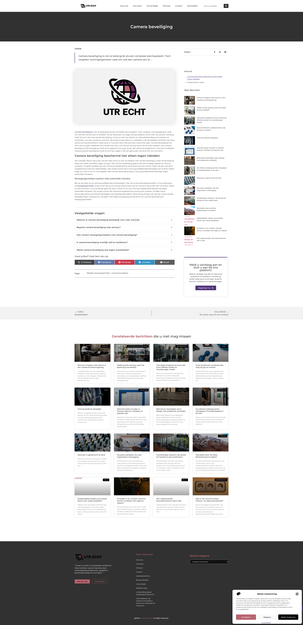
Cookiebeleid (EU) (143, 576)
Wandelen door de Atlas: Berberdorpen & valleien (207, 456)
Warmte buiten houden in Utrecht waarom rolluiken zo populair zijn (130, 411)
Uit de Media (141, 584)
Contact (178, 6)
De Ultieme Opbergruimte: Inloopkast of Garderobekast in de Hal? (209, 411)
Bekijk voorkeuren (288, 617)
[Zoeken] (226, 6)
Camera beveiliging (83, 132)
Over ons (124, 6)
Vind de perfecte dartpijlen (207, 138)
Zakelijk (78, 49)
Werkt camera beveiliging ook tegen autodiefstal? (125, 250)
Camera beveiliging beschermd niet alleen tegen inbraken (204, 77)
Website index (141, 588)
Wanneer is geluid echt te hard (209, 178)
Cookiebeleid (266, 622)
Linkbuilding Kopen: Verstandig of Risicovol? (145, 593)
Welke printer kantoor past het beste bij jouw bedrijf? (130, 366)
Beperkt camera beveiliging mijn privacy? (125, 227)
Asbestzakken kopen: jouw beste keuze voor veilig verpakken (92, 500)
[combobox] (213, 6)
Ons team (137, 6)
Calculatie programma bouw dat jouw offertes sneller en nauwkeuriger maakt (212, 120)
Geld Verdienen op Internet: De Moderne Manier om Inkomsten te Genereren (145, 602)
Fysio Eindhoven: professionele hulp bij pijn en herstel (209, 366)
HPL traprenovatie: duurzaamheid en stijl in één (169, 500)
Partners (166, 6)
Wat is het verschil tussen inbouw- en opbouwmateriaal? (209, 500)
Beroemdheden (142, 580)
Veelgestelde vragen (195, 82)
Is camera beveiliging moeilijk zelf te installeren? (125, 242)
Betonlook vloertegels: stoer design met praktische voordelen (171, 410)
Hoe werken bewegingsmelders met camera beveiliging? (125, 235)
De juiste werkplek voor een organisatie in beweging (129, 456)
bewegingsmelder (86, 186)
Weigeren (267, 617)
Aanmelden (192, 6)
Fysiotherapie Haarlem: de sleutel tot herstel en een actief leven (171, 456)
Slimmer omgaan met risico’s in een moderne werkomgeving (92, 366)
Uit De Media (152, 6)
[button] (297, 594)
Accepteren (245, 617)
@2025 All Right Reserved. (151, 618)
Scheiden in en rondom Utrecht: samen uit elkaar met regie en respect (131, 501)
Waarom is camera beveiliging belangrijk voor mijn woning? (125, 220)
